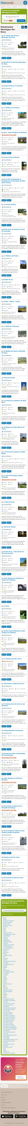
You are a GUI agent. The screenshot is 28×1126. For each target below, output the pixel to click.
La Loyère (5, 974)
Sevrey (4, 1050)
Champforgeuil (6, 935)
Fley (4, 956)
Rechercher (21, 20)
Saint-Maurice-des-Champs (9, 1029)
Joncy (4, 968)
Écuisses (5, 950)
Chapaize (5, 937)
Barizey (5, 919)
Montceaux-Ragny (7, 991)
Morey (4, 993)
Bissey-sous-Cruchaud (8, 920)
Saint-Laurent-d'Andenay (9, 1017)
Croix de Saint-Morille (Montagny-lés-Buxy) (13, 910)
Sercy (4, 1048)
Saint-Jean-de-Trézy (7, 1012)
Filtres (8, 20)
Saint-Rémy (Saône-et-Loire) (9, 1035)
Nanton (5, 996)
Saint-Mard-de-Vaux (8, 1021)
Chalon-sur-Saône (7, 932)
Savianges (5, 1045)
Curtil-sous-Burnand (8, 947)
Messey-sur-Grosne (7, 990)
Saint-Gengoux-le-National (9, 1008)
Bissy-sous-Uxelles (7, 922)
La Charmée (6, 973)
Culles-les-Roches (7, 946)
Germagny (5, 962)
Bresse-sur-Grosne (7, 925)
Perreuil (5, 997)
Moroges (5, 994)
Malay (4, 980)
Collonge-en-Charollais (8, 944)
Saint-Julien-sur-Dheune (9, 1015)
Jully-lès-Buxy (6, 970)
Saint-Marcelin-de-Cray (8, 1020)
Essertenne (6, 952)
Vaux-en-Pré (6, 1051)
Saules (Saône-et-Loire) (8, 1044)
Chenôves (5, 943)
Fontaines (5, 958)
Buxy (4, 929)
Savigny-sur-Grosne (8, 1047)
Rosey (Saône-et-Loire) (8, 999)
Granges (5, 965)
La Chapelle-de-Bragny (8, 971)
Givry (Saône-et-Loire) (8, 964)
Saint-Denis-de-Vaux (8, 1005)
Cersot (4, 931)
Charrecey (5, 938)
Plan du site (4, 1094)
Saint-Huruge (6, 1011)
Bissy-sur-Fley (6, 923)
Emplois (3, 1097)
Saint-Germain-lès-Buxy (9, 1009)
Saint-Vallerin (6, 1036)
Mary (4, 985)
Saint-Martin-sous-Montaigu (10, 1027)
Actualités (3, 1100)
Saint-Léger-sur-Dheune (9, 1018)
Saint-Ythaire (6, 1038)
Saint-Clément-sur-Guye (9, 1003)
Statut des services (9, 1123)
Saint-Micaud (6, 1030)
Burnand (5, 926)
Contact (3, 1105)
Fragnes (5, 959)
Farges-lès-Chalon (7, 955)
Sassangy (5, 1042)
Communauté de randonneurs (8, 1107)
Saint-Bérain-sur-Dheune (9, 1000)
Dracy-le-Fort (6, 949)
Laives (4, 976)
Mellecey (5, 987)
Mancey (5, 982)
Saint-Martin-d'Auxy (8, 1023)
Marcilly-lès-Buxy (7, 984)
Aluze (4, 917)
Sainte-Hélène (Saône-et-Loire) (10, 1039)
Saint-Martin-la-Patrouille (9, 1026)
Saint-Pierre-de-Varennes (9, 1032)
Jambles (5, 967)
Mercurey (5, 988)
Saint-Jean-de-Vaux (7, 1014)
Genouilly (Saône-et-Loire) (9, 961)
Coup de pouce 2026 (6, 1102)
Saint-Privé (5, 1033)
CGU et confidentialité (6, 1092)
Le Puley (5, 979)
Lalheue (5, 977)
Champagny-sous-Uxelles (9, 934)
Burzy (4, 928)
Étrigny (5, 953)
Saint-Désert (6, 1006)
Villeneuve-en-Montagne (9, 1053)
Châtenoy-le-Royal (7, 941)
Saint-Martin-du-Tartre (8, 1024)
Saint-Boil (5, 1002)
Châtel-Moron (6, 940)
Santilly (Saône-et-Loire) (9, 1041)
